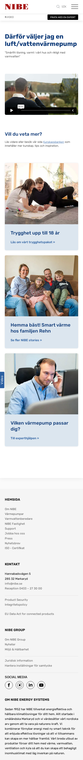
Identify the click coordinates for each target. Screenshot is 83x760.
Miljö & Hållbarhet (17, 649)
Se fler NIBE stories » (26, 340)
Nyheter (10, 644)
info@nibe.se (13, 583)
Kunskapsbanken (53, 142)
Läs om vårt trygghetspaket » (33, 242)
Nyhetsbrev (12, 543)
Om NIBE (10, 509)
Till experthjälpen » (25, 438)
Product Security (16, 600)
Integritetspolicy (16, 604)
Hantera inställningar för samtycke (28, 665)
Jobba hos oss (15, 533)
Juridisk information (19, 660)
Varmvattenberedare (18, 518)
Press (9, 538)
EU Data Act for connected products (29, 614)
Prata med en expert (62, 17)
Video (10, 17)
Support (10, 528)
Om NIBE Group (15, 639)
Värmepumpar (14, 514)
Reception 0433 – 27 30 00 (23, 588)
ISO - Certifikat (15, 548)
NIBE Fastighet (15, 524)
